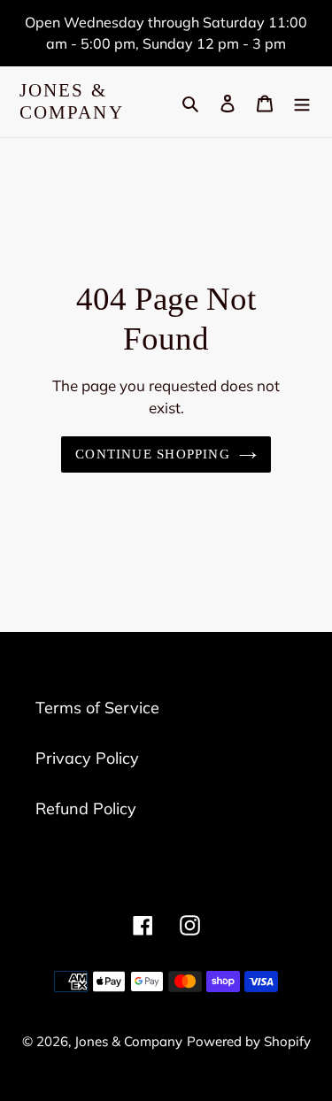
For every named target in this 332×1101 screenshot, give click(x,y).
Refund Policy (85, 808)
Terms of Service (97, 707)
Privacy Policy (87, 758)
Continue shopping (152, 454)
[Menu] (301, 102)
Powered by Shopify (249, 1041)
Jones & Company (71, 101)
